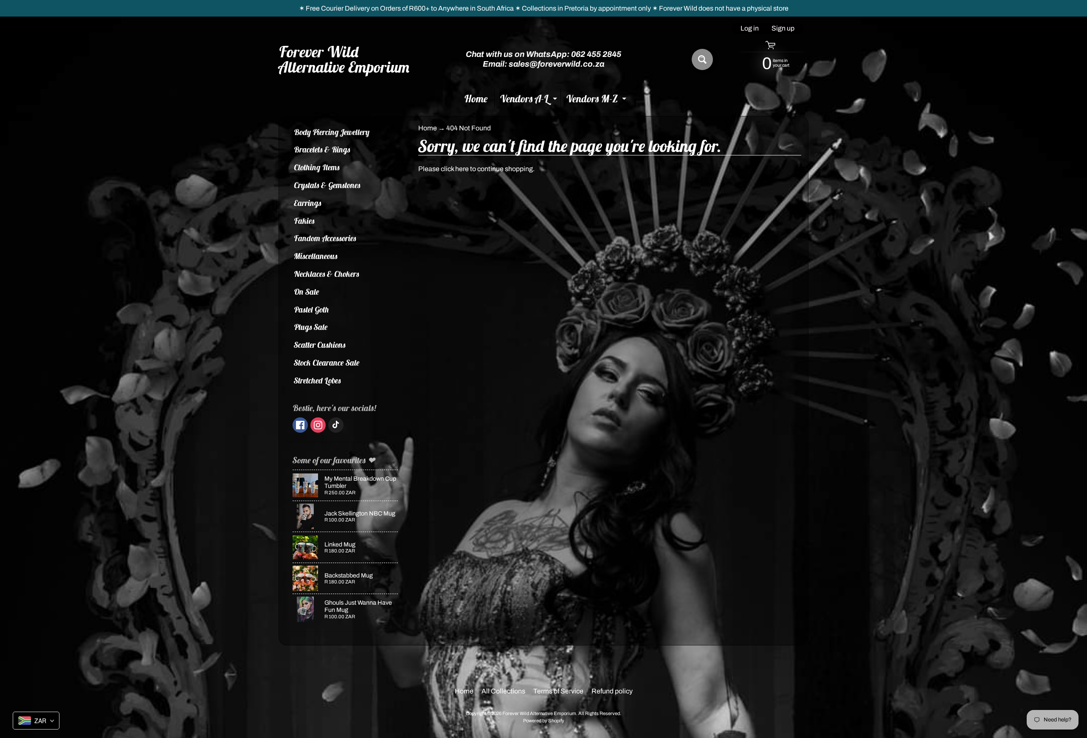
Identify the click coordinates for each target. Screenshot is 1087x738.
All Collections (503, 691)
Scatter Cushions (320, 345)
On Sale (306, 292)
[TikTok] (336, 425)
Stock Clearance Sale (327, 363)
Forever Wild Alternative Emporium (344, 59)
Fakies (304, 221)
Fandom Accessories (325, 238)
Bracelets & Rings (322, 149)
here (462, 168)
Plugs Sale (311, 327)
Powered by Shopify (543, 720)
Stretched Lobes (317, 380)
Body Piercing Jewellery (331, 132)
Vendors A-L (529, 100)
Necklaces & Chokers (326, 274)
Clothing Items (317, 167)
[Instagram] (318, 425)
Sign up (783, 28)
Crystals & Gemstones (327, 185)
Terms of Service (558, 691)
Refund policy (612, 691)
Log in (750, 28)
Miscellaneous (316, 256)
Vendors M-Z (597, 100)
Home (476, 98)
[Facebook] (300, 425)
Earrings (307, 203)
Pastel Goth (311, 309)
